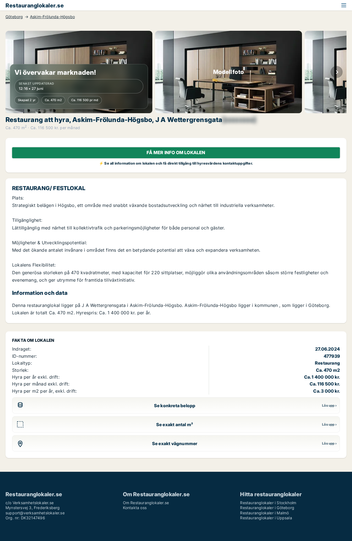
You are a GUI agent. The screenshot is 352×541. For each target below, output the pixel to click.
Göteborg (14, 17)
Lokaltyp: (22, 363)
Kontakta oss (135, 507)
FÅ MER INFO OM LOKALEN (176, 152)
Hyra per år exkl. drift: (35, 377)
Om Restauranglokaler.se (146, 502)
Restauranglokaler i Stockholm (268, 502)
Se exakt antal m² (174, 424)
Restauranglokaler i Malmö (264, 513)
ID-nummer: (24, 356)
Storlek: (20, 370)
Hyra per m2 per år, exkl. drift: (44, 391)
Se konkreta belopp (175, 405)
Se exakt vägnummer (174, 443)
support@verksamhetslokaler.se (35, 513)
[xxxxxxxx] (239, 120)
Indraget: (21, 349)
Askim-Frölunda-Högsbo (52, 17)
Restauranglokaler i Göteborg (267, 507)
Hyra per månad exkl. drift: (40, 384)
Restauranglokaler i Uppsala (266, 517)
